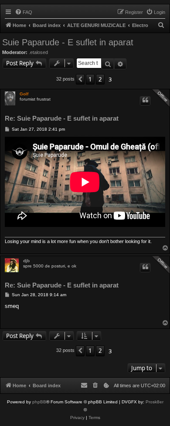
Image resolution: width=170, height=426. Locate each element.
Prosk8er (154, 401)
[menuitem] (23, 12)
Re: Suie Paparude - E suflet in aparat (62, 118)
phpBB (39, 401)
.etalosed (38, 52)
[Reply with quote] (145, 101)
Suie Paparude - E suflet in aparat (67, 42)
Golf (24, 93)
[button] (80, 79)
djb (26, 260)
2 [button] (100, 79)
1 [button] (90, 79)
